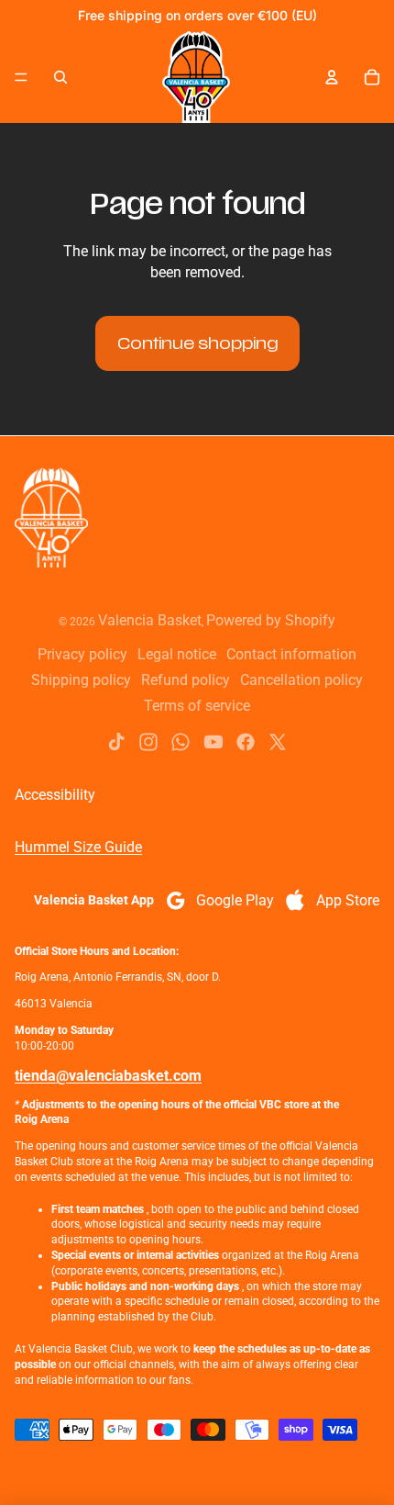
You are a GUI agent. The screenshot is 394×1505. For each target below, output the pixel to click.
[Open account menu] (332, 77)
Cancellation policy (301, 680)
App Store (347, 900)
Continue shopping (197, 343)
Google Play (235, 900)
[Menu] (21, 77)
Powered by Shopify (270, 620)
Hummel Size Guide (78, 847)
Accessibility (55, 794)
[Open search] (60, 77)
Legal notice (176, 654)
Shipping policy (81, 680)
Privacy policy (82, 654)
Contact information (291, 654)
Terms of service (197, 705)
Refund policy (185, 680)
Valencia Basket (150, 620)
